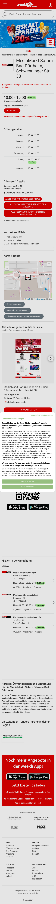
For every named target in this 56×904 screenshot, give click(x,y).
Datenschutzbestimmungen (41, 415)
